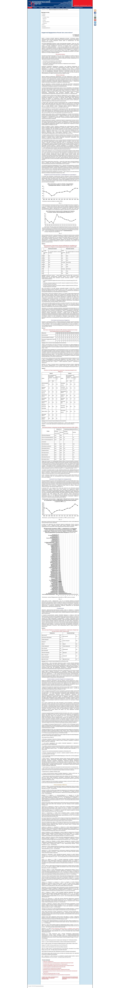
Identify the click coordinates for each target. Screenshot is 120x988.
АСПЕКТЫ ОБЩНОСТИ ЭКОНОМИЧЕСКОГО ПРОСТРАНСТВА (54, 966)
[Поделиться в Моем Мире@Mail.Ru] (95, 18)
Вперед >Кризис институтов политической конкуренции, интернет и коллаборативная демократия (70, 978)
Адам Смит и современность (48, 961)
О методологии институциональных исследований (52, 968)
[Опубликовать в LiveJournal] (95, 15)
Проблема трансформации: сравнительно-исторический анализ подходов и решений (58, 965)
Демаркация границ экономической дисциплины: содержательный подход (56, 969)
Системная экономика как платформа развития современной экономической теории (58, 962)
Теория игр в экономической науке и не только (51, 973)
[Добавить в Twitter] (95, 22)
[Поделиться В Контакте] (95, 25)
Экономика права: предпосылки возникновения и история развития (55, 964)
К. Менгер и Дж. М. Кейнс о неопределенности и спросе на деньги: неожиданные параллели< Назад (50, 978)
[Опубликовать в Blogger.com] (95, 10)
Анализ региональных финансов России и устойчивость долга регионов (65, 928)
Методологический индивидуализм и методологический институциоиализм (56, 974)
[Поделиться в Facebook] (95, 13)
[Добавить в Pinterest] (95, 20)
